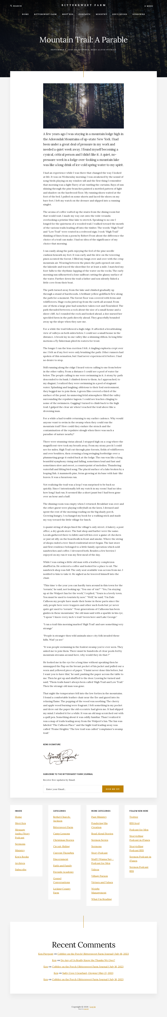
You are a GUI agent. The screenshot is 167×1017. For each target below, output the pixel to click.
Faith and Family (62, 865)
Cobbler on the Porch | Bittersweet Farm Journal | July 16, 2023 (93, 953)
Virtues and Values (102, 882)
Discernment (60, 859)
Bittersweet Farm (84, 5)
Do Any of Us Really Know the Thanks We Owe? (88, 960)
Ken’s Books (22, 856)
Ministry (20, 850)
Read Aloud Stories (103, 50)
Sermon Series (99, 839)
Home (18, 816)
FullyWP (86, 1009)
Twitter (133, 816)
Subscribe (20, 869)
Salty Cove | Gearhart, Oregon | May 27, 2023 (87, 972)
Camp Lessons (61, 833)
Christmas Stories (63, 839)
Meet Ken (20, 823)
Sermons (20, 843)
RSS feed (134, 823)
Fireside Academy (63, 871)
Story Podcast (99, 852)
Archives (20, 863)
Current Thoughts (63, 852)
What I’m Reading (101, 899)
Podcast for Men (138, 829)
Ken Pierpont (45, 953)
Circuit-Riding (61, 846)
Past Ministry (99, 816)
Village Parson (99, 875)
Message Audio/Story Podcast (22, 833)
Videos (95, 869)
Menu (149, 6)
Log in (93, 1007)
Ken (54, 960)
